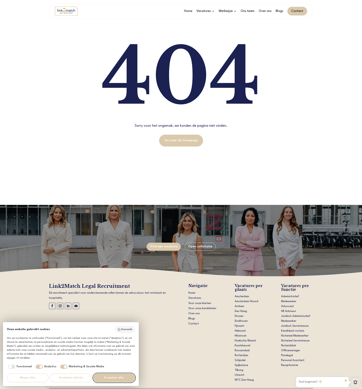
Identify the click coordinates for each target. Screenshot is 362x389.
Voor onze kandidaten (202, 308)
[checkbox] (19, 366)
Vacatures (203, 11)
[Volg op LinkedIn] (68, 306)
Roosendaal (242, 350)
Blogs (279, 11)
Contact (297, 11)
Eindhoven (241, 321)
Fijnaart (239, 326)
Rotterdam (241, 355)
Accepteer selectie (71, 377)
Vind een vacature (163, 246)
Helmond (240, 331)
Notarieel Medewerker (294, 335)
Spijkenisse (241, 365)
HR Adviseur (288, 311)
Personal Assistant (292, 360)
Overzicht (126, 329)
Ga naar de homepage (181, 140)
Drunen (239, 316)
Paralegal (287, 355)
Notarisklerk (288, 345)
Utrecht (239, 375)
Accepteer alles (114, 377)
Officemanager (290, 350)
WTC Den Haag (244, 380)
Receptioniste (289, 365)
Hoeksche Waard (245, 340)
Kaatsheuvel (242, 345)
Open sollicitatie (200, 246)
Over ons (265, 11)
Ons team (248, 11)
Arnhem (239, 306)
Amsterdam (242, 296)
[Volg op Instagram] (60, 306)
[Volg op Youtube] (76, 306)
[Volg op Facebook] (52, 306)
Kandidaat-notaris (292, 331)
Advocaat (287, 306)
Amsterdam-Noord (246, 301)
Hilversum (240, 335)
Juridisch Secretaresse (295, 326)
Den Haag (241, 311)
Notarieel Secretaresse (295, 340)
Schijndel (240, 360)
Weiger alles (28, 377)
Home (188, 11)
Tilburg (239, 370)
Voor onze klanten (199, 303)
